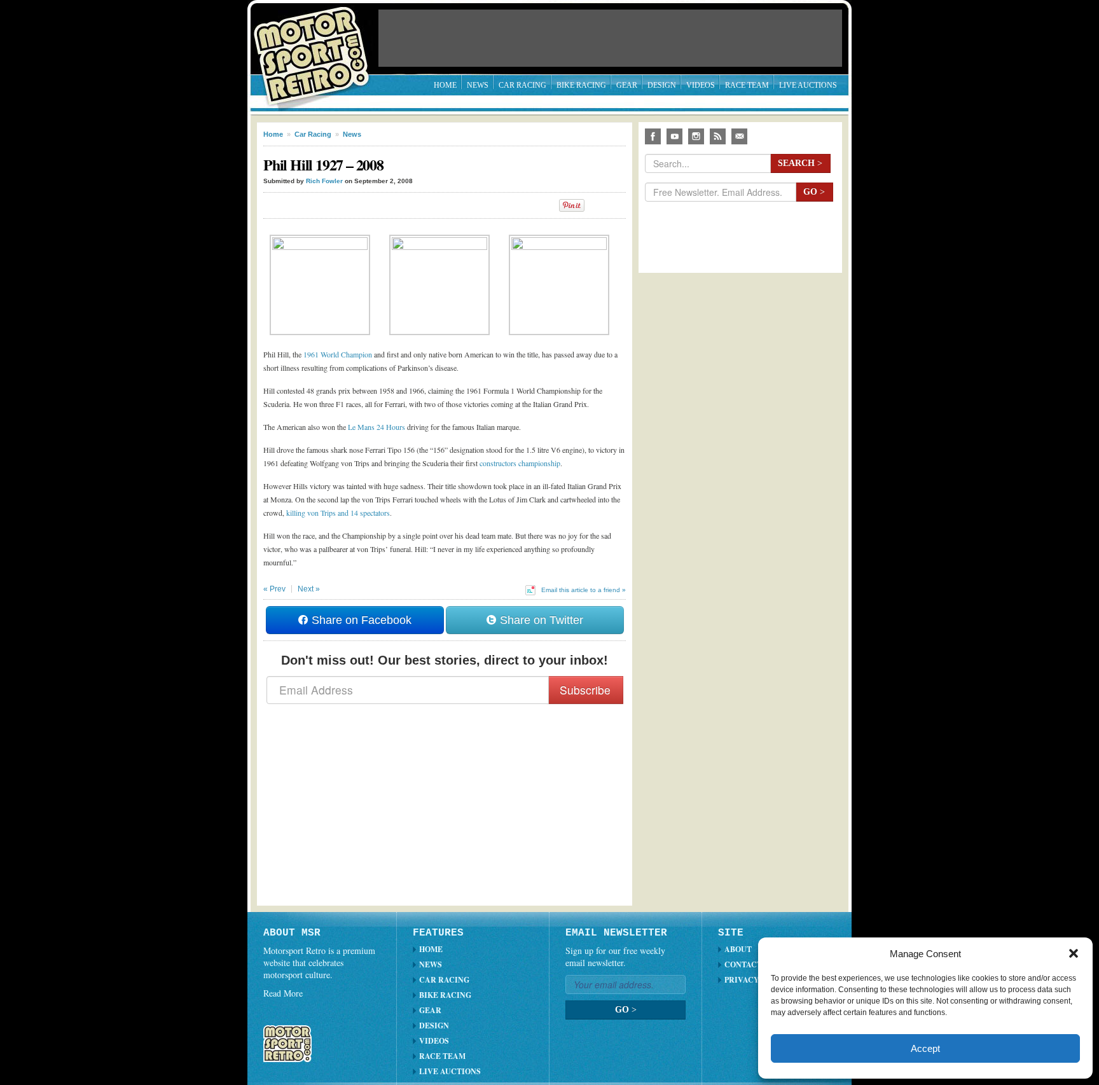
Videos (700, 85)
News (477, 85)
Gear (626, 85)
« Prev (274, 588)
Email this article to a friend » (583, 589)
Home (445, 85)
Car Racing (522, 85)
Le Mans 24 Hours (376, 427)
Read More (283, 993)
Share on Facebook (359, 620)
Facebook (653, 136)
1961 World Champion (337, 354)
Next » (309, 588)
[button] (1073, 953)
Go (814, 192)
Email (739, 136)
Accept (925, 1048)
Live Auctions (808, 85)
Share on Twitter (540, 620)
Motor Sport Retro (316, 46)
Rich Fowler (324, 180)
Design (661, 85)
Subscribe (585, 690)
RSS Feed (718, 136)
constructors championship (520, 463)
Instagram (696, 136)
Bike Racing (581, 85)
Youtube (674, 136)
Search (800, 163)
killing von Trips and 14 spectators (338, 513)
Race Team (747, 85)
